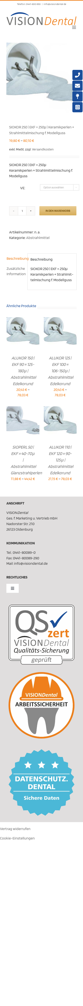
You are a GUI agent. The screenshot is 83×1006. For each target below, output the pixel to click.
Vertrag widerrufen (15, 828)
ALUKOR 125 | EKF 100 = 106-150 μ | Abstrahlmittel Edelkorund (60, 370)
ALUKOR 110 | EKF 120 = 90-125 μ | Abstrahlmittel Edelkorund (60, 459)
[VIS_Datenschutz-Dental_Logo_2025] (41, 751)
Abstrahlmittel (38, 237)
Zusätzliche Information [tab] (16, 271)
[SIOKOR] (41, 78)
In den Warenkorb (58, 210)
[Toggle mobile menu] (74, 27)
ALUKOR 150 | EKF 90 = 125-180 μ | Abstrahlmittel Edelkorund (23, 370)
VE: (22, 188)
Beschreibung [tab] (16, 258)
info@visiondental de (55, 4)
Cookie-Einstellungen (17, 838)
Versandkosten (43, 149)
